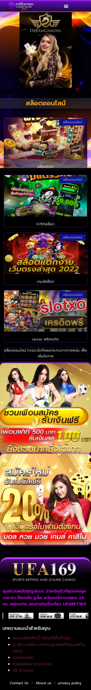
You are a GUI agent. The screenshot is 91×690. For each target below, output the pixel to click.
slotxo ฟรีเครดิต (45, 339)
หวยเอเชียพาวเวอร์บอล (32, 664)
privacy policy (69, 683)
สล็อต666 (45, 166)
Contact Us (19, 683)
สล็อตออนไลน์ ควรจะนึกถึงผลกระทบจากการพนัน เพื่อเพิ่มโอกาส (45, 353)
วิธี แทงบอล (23, 670)
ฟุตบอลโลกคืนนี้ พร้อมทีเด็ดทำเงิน (42, 638)
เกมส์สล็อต (45, 281)
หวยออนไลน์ (23, 657)
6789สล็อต (45, 224)
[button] (66, 6)
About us (43, 683)
